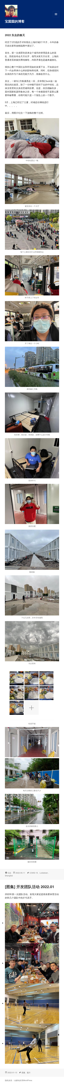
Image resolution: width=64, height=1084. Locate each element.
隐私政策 (8, 1080)
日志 (9, 872)
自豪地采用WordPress (23, 1080)
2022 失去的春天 (15, 35)
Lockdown (44, 872)
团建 (23, 1072)
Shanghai (9, 875)
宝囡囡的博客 (15, 21)
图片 (29, 1072)
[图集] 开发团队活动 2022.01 (29, 886)
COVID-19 (34, 872)
